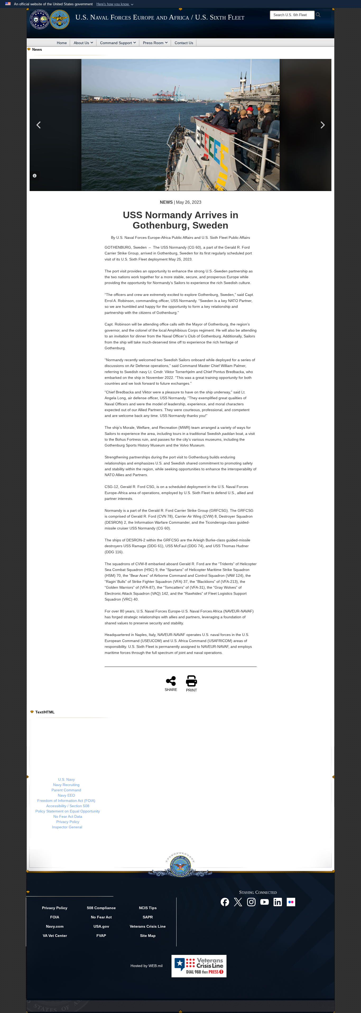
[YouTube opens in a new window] (264, 902)
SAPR (148, 917)
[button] (115, 4)
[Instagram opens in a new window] (251, 902)
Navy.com (54, 926)
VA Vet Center (55, 935)
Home (62, 43)
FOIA (54, 917)
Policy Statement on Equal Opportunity (67, 811)
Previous (39, 125)
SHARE (171, 689)
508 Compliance (101, 908)
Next (322, 125)
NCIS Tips (148, 908)
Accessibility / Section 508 (67, 806)
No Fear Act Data (67, 816)
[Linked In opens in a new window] (278, 902)
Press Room (153, 43)
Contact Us (184, 43)
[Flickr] (291, 902)
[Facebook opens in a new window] (225, 902)
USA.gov (101, 926)
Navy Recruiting (66, 785)
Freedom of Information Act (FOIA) (66, 800)
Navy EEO (66, 795)
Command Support (116, 43)
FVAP (101, 935)
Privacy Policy (67, 822)
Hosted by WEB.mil (147, 966)
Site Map (148, 935)
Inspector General (67, 827)
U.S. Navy (66, 779)
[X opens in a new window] (238, 902)
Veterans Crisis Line (148, 926)
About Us (81, 43)
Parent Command (66, 790)
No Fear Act (101, 917)
